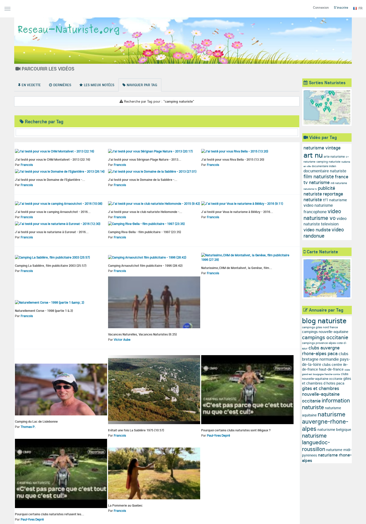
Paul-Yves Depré (218, 435)
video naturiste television (325, 221)
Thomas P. (28, 427)
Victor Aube (122, 339)
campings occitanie (325, 337)
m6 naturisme (339, 183)
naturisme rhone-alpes (327, 457)
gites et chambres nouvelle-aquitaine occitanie (321, 394)
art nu (313, 155)
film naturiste (319, 176)
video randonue (324, 232)
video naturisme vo (322, 214)
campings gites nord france (320, 327)
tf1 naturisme (335, 199)
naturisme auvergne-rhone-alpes (325, 421)
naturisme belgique (334, 429)
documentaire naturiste (325, 170)
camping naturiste (328, 161)
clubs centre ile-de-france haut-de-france (325, 367)
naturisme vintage (322, 148)
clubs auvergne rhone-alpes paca (321, 350)
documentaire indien (324, 166)
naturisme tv (310, 189)
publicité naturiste (319, 191)
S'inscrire (341, 7)
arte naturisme (334, 156)
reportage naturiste (323, 196)
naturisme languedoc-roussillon (316, 442)
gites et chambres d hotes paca (326, 381)
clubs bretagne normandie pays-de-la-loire (326, 359)
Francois (27, 165)
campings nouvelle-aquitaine (325, 331)
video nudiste (317, 230)
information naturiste (326, 404)
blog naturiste (324, 320)
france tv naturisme (326, 179)
